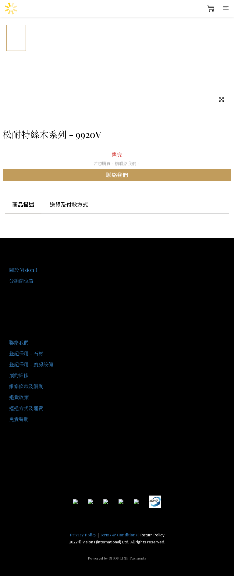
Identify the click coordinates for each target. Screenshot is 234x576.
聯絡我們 (117, 175)
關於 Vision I (23, 270)
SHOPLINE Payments (127, 558)
